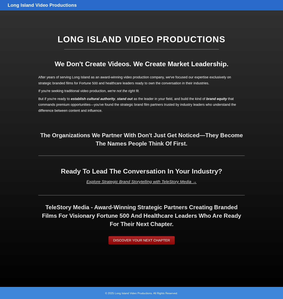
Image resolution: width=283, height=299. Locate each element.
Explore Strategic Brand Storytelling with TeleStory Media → (141, 181)
